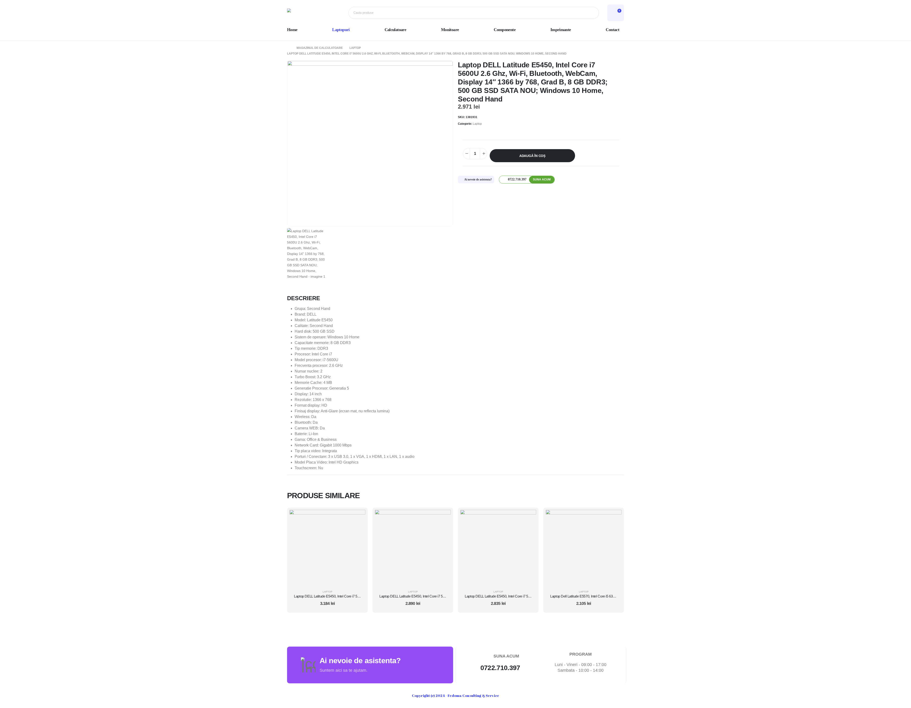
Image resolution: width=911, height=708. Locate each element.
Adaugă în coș (532, 156)
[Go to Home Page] (288, 48)
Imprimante (560, 29)
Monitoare (450, 29)
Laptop (477, 123)
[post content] (327, 548)
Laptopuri (340, 29)
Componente (505, 29)
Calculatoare (395, 29)
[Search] (591, 12)
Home (292, 29)
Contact (612, 29)
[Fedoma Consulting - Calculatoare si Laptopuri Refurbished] (302, 13)
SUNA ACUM (542, 179)
